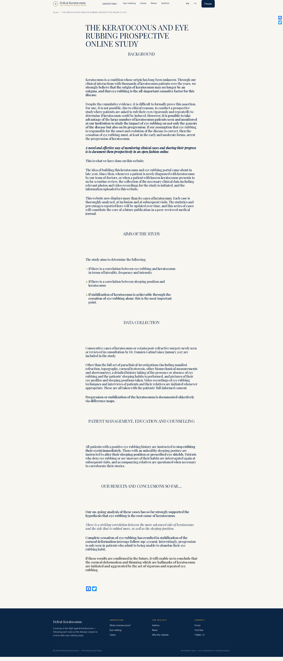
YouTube (199, 630)
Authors (165, 3)
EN (187, 3)
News (154, 3)
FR (195, 3)
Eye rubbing (129, 3)
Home (56, 12)
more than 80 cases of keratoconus (147, 198)
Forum (208, 3)
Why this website (160, 635)
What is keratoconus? (120, 625)
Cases (143, 3)
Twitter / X (200, 635)
